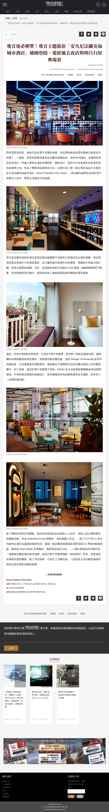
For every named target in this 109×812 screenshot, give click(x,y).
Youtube (5, 793)
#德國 (70, 74)
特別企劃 (78, 11)
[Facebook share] (81, 34)
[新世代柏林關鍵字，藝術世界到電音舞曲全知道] (68, 695)
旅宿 (28, 11)
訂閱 (11, 648)
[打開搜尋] (98, 4)
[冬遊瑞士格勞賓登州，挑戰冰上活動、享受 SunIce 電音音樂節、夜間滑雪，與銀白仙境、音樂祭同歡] (14, 695)
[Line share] (103, 34)
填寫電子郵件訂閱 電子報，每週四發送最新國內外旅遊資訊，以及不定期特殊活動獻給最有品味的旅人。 (54, 630)
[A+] (14, 34)
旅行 (8, 11)
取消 (80, 796)
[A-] (6, 34)
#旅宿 (78, 74)
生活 (37, 11)
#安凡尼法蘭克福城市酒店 (52, 74)
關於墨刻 (24, 18)
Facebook (6, 784)
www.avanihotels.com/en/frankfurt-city (28, 591)
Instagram (6, 787)
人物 (56, 11)
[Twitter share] (88, 34)
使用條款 (6, 796)
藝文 (47, 11)
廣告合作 (10, 18)
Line (4, 790)
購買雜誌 (91, 11)
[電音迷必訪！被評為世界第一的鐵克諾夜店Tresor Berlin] (41, 695)
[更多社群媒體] (104, 5)
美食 (18, 11)
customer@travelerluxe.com (54, 809)
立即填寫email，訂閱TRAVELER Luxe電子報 (76, 784)
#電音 (100, 74)
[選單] (5, 4)
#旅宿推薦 (89, 74)
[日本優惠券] (54, 751)
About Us (6, 781)
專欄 (66, 11)
